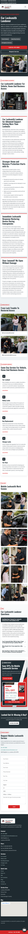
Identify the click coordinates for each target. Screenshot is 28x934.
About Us (3, 873)
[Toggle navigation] (25, 6)
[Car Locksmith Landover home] (7, 6)
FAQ (2, 875)
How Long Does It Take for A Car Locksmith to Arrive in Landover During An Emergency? (13, 651)
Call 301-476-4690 (14, 47)
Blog (2, 879)
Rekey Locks (3, 858)
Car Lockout (3, 856)
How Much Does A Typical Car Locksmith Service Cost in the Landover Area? (11, 619)
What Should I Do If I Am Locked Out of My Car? (12, 646)
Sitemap (3, 881)
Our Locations (4, 877)
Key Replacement (5, 860)
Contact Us (3, 884)
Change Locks (4, 863)
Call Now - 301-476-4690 (14, 932)
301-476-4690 (4, 747)
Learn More (5, 390)
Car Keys (3, 865)
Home (2, 871)
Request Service (14, 51)
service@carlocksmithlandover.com (9, 750)
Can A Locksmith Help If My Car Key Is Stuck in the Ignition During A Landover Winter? (13, 642)
